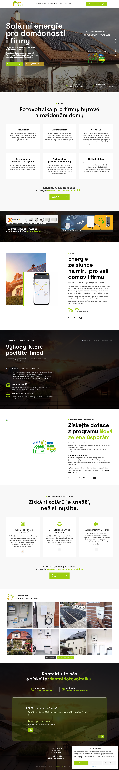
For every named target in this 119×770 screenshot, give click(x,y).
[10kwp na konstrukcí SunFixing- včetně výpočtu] (73, 615)
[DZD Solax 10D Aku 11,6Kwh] (46, 642)
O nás (44, 4)
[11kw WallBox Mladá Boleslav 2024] (46, 615)
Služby (38, 4)
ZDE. (51, 378)
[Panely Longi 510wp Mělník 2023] (19, 642)
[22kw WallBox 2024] (99, 615)
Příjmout (80, 763)
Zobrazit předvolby (109, 763)
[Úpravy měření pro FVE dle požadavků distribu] (19, 615)
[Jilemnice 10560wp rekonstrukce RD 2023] (73, 642)
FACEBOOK (115, 39)
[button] (115, 748)
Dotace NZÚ (52, 4)
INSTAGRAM (115, 52)
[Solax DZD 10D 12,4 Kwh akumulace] (99, 642)
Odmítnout (95, 763)
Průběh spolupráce (66, 4)
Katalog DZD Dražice (34, 64)
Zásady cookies (95, 766)
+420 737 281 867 (44, 690)
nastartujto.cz (59, 767)
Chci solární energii (96, 4)
